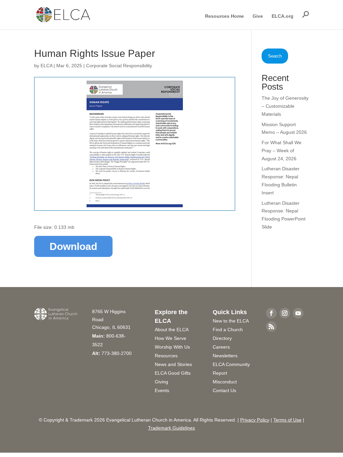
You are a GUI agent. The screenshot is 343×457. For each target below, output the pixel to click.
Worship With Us (172, 347)
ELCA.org (282, 16)
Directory (222, 338)
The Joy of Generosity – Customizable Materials (285, 106)
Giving (161, 381)
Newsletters (225, 355)
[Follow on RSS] (271, 326)
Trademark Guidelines (171, 428)
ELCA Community (231, 364)
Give (258, 16)
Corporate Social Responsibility (119, 65)
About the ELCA (172, 329)
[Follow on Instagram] (284, 313)
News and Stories (173, 364)
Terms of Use (287, 420)
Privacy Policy (254, 420)
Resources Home (224, 16)
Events (162, 390)
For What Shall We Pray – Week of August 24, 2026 (281, 150)
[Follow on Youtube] (298, 313)
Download (73, 246)
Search (275, 56)
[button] (305, 14)
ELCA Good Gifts (173, 373)
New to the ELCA (231, 321)
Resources (166, 355)
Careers (221, 347)
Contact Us (224, 390)
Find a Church (228, 329)
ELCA (46, 65)
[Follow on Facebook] (271, 313)
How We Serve (170, 338)
